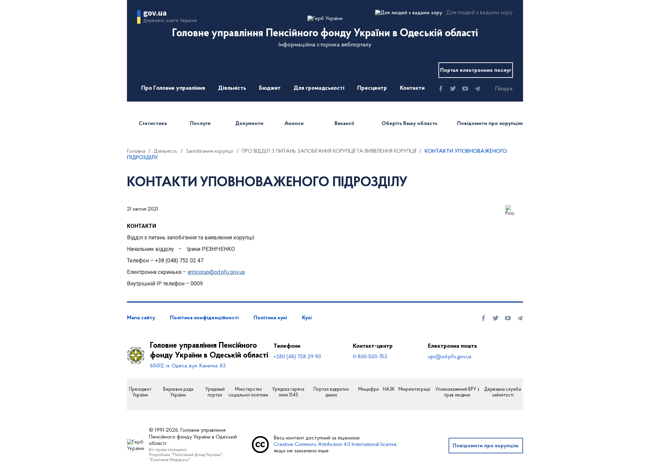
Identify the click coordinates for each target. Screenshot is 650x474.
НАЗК (389, 389)
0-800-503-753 (370, 357)
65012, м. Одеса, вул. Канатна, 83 (188, 366)
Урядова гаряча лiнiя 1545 (288, 392)
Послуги (200, 123)
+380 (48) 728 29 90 (297, 357)
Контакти (412, 88)
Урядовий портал (215, 392)
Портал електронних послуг (475, 70)
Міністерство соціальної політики (248, 392)
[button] (498, 89)
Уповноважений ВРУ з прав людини (457, 392)
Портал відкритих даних (331, 392)
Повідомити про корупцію (490, 123)
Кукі (307, 318)
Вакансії (344, 123)
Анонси (294, 123)
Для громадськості (319, 88)
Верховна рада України (178, 392)
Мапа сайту (141, 318)
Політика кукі (270, 318)
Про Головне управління (173, 88)
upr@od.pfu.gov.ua (449, 357)
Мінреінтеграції (414, 389)
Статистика (153, 123)
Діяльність (232, 88)
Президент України (140, 392)
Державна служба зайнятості (502, 392)
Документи (249, 123)
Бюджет (270, 88)
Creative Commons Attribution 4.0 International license (335, 444)
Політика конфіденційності (204, 318)
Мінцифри (368, 389)
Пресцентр (372, 88)
